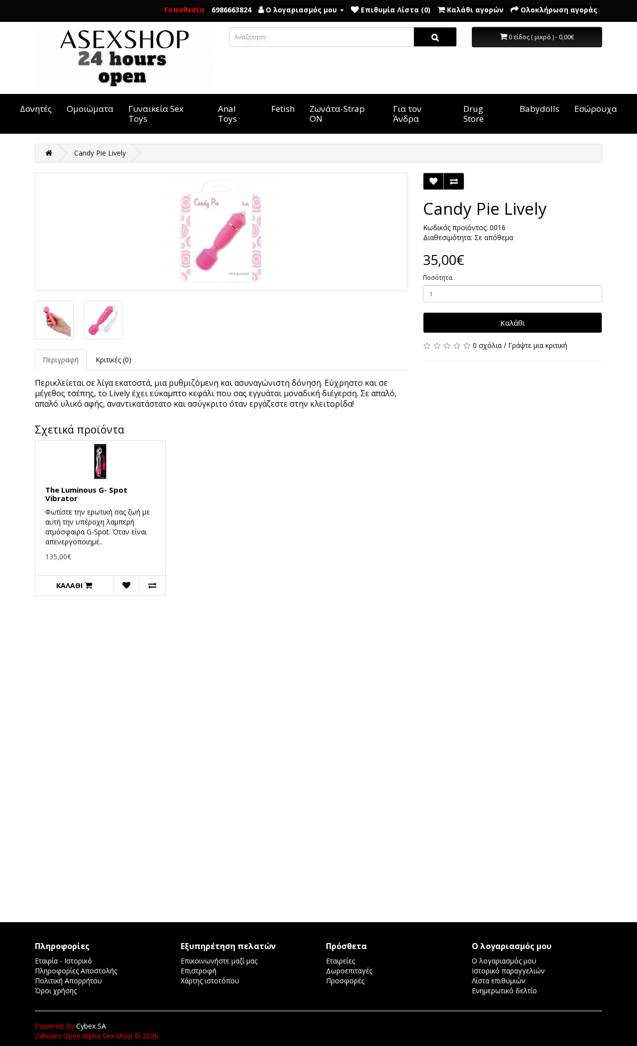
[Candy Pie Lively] (221, 232)
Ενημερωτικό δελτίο (504, 990)
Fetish (283, 108)
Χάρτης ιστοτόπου (210, 980)
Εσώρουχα (595, 108)
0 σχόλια (487, 345)
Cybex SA (91, 1026)
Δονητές (36, 108)
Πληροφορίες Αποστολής (76, 970)
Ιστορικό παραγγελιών (508, 970)
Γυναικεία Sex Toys (156, 113)
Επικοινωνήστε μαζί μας (219, 960)
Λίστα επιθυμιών (499, 980)
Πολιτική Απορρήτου (68, 980)
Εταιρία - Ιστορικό (63, 960)
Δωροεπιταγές (349, 970)
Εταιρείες (340, 960)
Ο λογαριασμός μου (504, 960)
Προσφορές (345, 980)
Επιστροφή (198, 970)
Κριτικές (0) (113, 359)
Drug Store (473, 113)
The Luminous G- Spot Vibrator (86, 494)
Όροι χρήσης (56, 990)
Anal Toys (227, 113)
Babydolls (539, 108)
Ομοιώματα (90, 108)
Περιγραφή (61, 359)
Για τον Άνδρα (407, 113)
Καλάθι (512, 323)
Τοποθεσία (184, 9)
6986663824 (231, 9)
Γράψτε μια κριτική (537, 345)
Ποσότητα (437, 277)
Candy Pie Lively (100, 153)
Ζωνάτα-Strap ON (337, 113)
